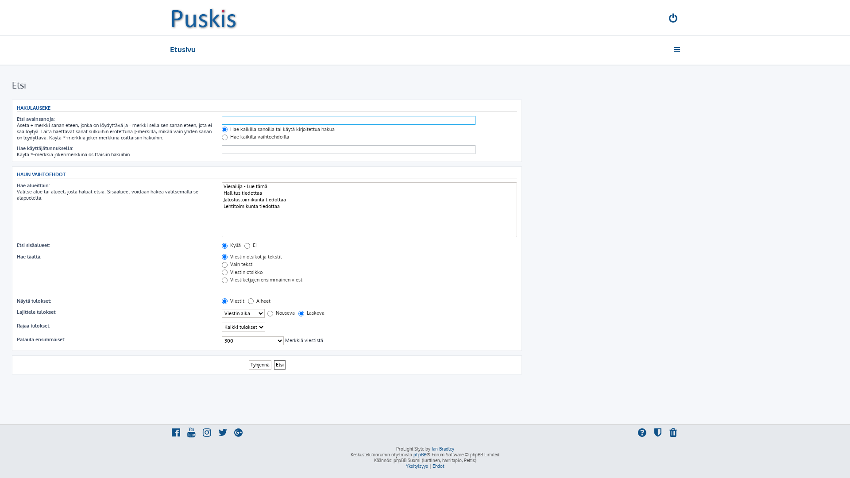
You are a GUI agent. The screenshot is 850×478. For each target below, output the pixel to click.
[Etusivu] (204, 17)
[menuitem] (674, 19)
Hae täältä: (29, 257)
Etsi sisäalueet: (33, 245)
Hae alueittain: (33, 185)
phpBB (419, 454)
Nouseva (284, 313)
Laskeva (315, 313)
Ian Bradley (443, 448)
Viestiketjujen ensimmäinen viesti (266, 280)
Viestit (236, 301)
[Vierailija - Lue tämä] (369, 186)
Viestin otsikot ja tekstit (255, 257)
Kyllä (235, 245)
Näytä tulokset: (34, 301)
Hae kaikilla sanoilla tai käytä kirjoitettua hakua (282, 129)
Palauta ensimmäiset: (41, 339)
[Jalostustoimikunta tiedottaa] (369, 200)
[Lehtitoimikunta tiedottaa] (369, 206)
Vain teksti (241, 264)
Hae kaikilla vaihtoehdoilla (259, 137)
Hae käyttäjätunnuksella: (45, 148)
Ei (254, 245)
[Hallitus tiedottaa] (369, 193)
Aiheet (262, 301)
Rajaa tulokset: (33, 326)
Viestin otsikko (246, 272)
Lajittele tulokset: (36, 312)
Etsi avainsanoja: (35, 119)
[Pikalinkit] (677, 50)
